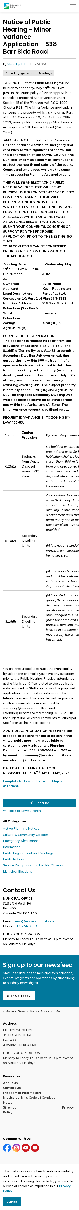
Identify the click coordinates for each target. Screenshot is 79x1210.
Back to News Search (25, 811)
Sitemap (10, 1107)
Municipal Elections (17, 871)
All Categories (15, 821)
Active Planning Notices (21, 828)
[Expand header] (73, 6)
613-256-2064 (25, 926)
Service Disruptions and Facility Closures (33, 865)
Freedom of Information (22, 1093)
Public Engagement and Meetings (28, 73)
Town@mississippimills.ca (33, 921)
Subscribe (41, 803)
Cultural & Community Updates (26, 835)
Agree (12, 1202)
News (7, 1102)
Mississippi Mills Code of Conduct (29, 1097)
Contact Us (12, 1088)
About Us (10, 1083)
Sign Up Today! (19, 996)
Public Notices (13, 859)
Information (11, 847)
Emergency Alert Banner (21, 841)
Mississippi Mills (17, 64)
